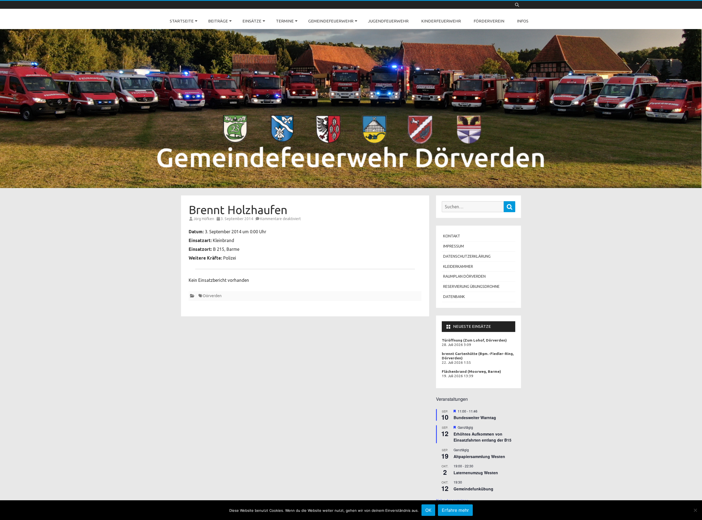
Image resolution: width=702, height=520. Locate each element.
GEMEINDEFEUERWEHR (330, 21)
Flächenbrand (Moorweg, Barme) (471, 372)
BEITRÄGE (218, 21)
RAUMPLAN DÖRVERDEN (464, 276)
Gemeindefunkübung (473, 488)
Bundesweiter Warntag (475, 417)
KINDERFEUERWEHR (441, 21)
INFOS (522, 21)
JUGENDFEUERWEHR (388, 21)
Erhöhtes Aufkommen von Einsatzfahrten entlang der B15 (482, 437)
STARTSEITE (182, 21)
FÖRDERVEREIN (489, 21)
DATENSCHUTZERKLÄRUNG (467, 256)
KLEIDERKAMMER (458, 266)
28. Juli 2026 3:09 (456, 345)
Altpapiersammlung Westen (479, 456)
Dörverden (212, 296)
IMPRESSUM (453, 246)
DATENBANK (454, 296)
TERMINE (285, 21)
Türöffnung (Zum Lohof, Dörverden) (474, 340)
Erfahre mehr (455, 510)
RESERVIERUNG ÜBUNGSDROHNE (471, 286)
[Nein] (695, 510)
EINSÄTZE (251, 21)
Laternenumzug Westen (476, 472)
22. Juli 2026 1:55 (456, 362)
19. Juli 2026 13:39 (457, 376)
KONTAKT (451, 236)
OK (428, 510)
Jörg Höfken (203, 219)
